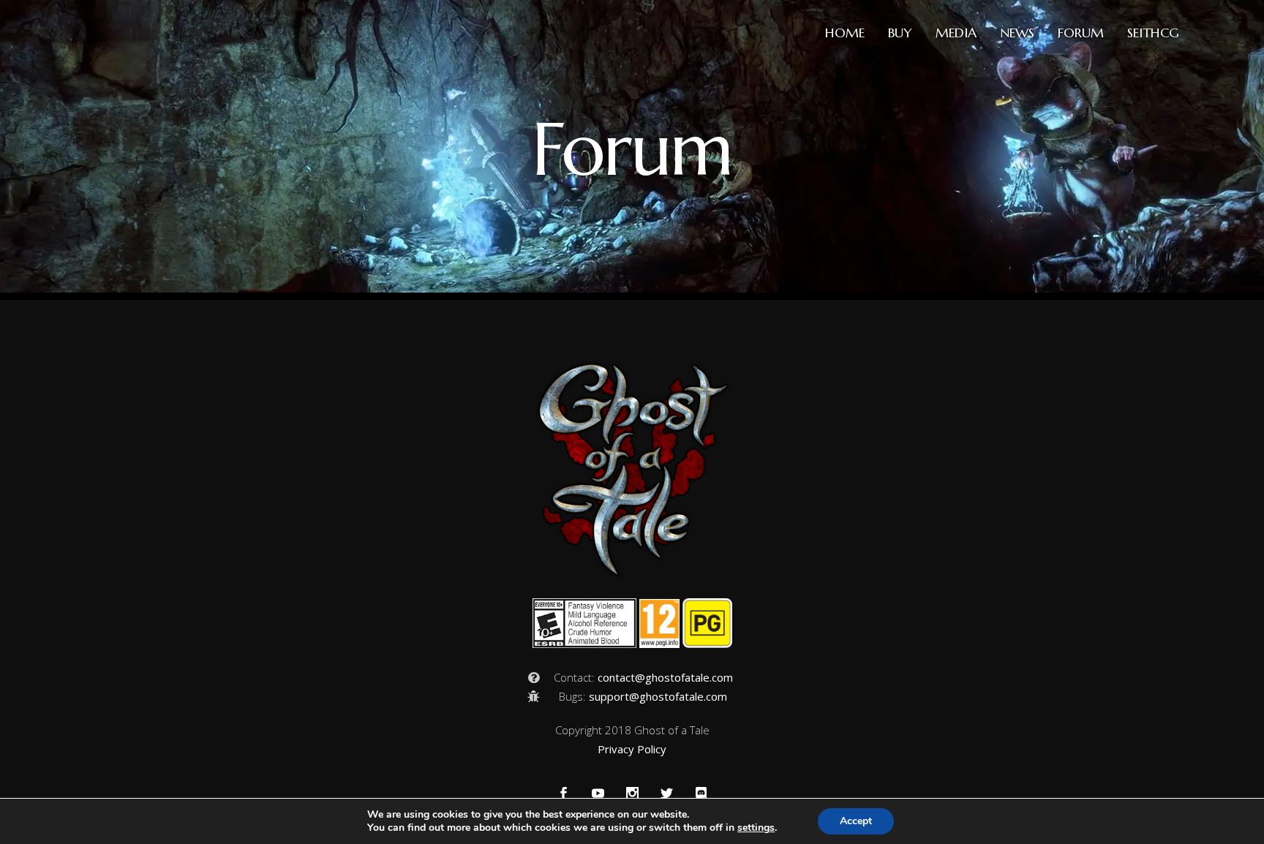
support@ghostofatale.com (658, 696)
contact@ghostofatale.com (665, 677)
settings (756, 827)
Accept (856, 821)
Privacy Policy (632, 749)
